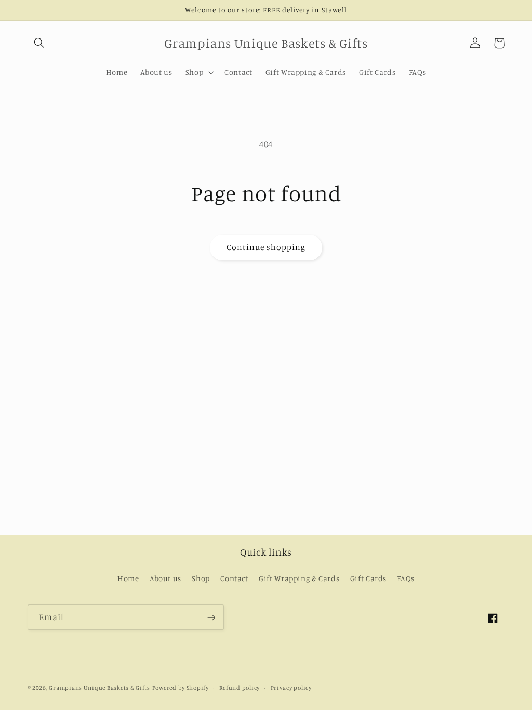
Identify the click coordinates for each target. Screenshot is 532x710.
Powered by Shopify (180, 687)
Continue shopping (266, 247)
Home (128, 578)
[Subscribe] (211, 617)
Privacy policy (291, 687)
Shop (201, 578)
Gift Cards (368, 578)
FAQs (406, 578)
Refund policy (239, 687)
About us (165, 578)
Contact (234, 578)
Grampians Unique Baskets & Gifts (99, 687)
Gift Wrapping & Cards (299, 578)
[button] (39, 43)
